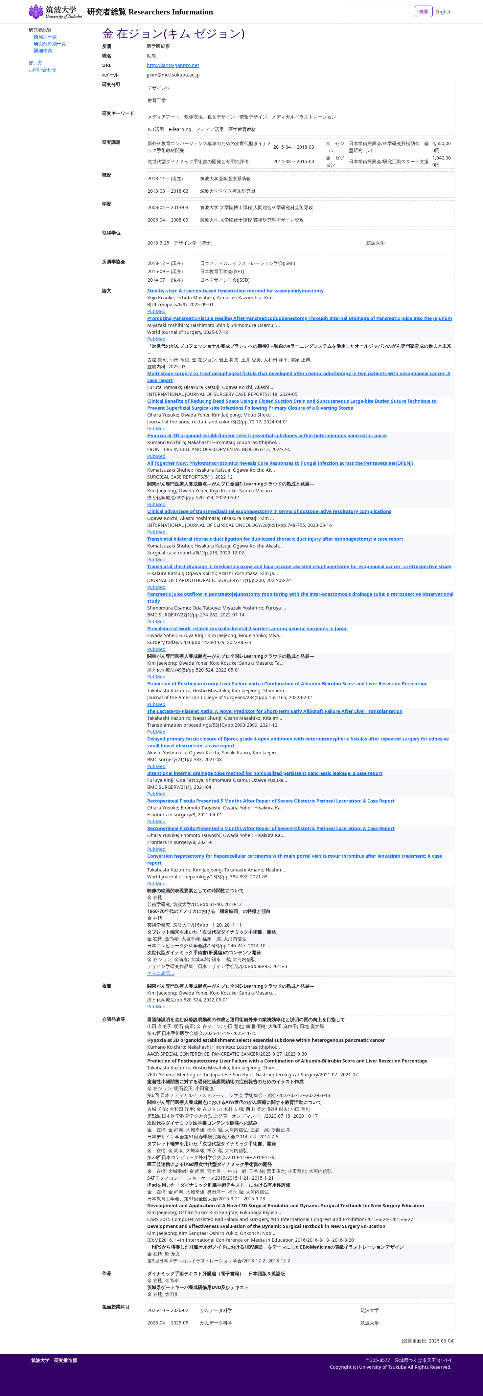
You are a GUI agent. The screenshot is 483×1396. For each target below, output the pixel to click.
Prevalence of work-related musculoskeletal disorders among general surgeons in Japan (247, 628)
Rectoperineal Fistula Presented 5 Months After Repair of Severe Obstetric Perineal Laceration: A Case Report (271, 801)
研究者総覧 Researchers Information (150, 12)
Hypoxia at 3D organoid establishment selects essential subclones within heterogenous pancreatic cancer (267, 435)
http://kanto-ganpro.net (173, 65)
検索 (423, 11)
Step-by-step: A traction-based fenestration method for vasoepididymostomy (235, 291)
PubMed (156, 311)
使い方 (35, 62)
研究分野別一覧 (50, 43)
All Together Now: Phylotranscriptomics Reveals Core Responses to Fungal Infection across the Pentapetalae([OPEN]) (280, 463)
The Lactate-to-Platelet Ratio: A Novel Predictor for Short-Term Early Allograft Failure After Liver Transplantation (274, 711)
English (443, 12)
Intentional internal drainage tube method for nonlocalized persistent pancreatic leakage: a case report (264, 773)
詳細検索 (43, 50)
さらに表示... (160, 973)
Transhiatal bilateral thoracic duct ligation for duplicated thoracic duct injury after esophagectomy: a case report (275, 539)
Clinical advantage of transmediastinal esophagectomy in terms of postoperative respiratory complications (269, 511)
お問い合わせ (42, 69)
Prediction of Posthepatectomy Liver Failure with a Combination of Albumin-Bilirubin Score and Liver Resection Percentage (287, 683)
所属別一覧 (45, 36)
